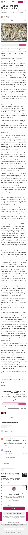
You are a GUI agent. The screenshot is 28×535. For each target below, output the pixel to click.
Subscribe (20, 1)
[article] (14, 478)
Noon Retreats (21, 277)
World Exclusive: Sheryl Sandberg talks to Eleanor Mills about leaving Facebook (10, 475)
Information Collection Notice (16, 517)
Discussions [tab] (11, 469)
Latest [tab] (6, 469)
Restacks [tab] (10, 426)
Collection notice (14, 525)
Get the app (20, 529)
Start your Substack (10, 529)
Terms (25, 524)
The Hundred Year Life (17, 262)
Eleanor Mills (7, 16)
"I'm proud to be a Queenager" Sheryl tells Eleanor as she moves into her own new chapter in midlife (10, 479)
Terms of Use (20, 516)
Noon (22, 223)
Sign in (25, 1)
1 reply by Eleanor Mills (10, 457)
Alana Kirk (6, 438)
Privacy (21, 524)
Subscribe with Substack (15, 513)
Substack (8, 532)
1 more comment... (5, 463)
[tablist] (6, 426)
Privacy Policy (14, 518)
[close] (24, 487)
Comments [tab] (4, 426)
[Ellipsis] (26, 439)
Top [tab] (2, 469)
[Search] (25, 469)
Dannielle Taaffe (7, 450)
